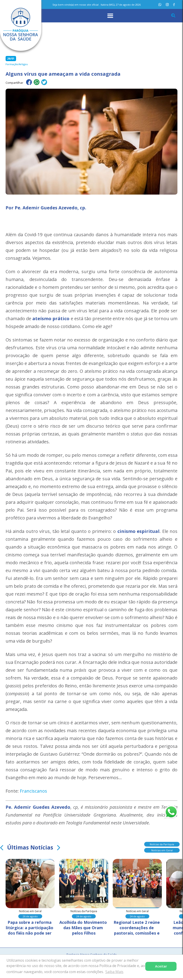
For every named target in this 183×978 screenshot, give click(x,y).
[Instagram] (167, 4)
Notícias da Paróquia (162, 844)
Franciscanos (33, 791)
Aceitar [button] (161, 966)
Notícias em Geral (162, 850)
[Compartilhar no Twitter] (44, 82)
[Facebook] (174, 4)
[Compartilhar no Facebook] (29, 82)
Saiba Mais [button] (114, 971)
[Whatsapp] (159, 4)
